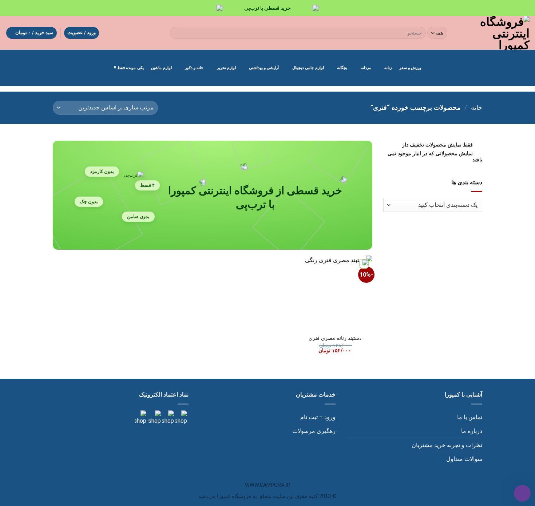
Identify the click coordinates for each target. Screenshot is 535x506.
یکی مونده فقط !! (129, 67)
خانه (476, 107)
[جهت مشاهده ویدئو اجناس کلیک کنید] (153, 417)
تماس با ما (469, 417)
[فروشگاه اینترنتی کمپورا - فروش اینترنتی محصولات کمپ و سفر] (495, 33)
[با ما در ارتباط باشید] (140, 417)
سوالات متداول (464, 458)
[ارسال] (177, 33)
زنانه (388, 67)
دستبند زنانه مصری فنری (335, 338)
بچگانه (342, 67)
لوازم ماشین (161, 67)
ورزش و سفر (410, 67)
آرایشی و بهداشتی (264, 67)
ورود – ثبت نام (318, 417)
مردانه (366, 67)
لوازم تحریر (226, 67)
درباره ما (471, 430)
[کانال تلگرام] (167, 417)
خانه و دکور (194, 67)
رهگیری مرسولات (314, 430)
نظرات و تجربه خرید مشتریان (447, 445)
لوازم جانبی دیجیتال (308, 67)
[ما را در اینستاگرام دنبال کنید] (180, 417)
